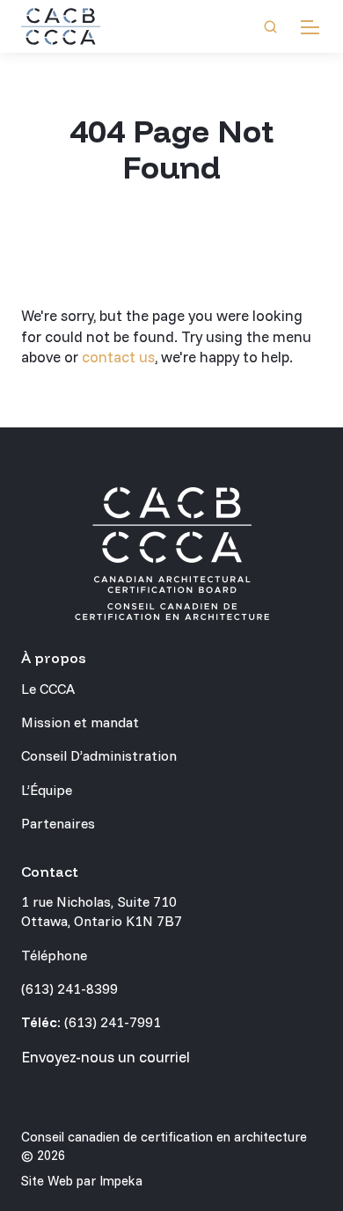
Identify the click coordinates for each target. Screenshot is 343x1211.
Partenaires (58, 823)
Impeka (120, 1180)
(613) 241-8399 (69, 988)
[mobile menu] (310, 26)
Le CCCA (48, 688)
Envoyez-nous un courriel (105, 1056)
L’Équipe (46, 790)
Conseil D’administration (99, 755)
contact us (118, 356)
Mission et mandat (80, 722)
